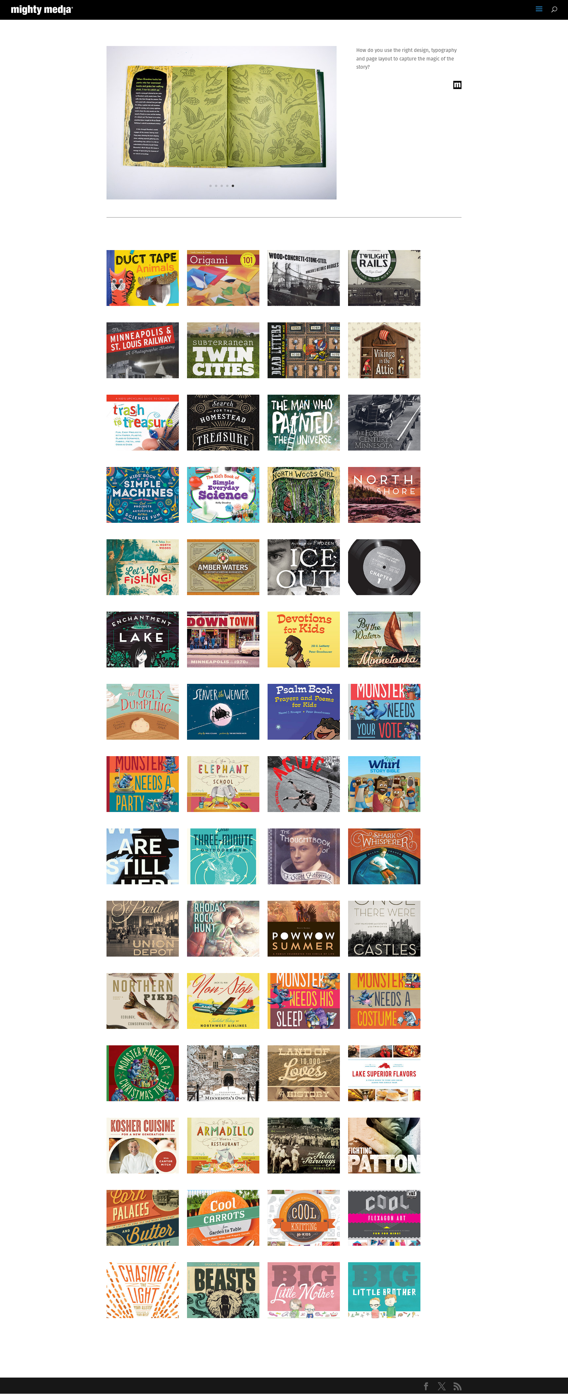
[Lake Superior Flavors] (384, 1073)
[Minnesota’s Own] (223, 1073)
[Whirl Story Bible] (384, 784)
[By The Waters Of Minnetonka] (384, 639)
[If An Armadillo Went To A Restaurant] (223, 1145)
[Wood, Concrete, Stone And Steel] (304, 278)
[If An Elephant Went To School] (223, 784)
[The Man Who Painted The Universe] (304, 423)
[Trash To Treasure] (142, 423)
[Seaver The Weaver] (223, 712)
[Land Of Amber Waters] (223, 567)
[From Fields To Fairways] (304, 1145)
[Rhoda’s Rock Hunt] (223, 929)
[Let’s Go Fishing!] (142, 567)
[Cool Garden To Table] (223, 1218)
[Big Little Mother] (304, 1290)
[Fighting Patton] (384, 1145)
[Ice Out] (304, 567)
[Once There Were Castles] (384, 929)
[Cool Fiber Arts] (304, 1218)
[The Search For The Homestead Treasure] (223, 423)
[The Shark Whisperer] (384, 856)
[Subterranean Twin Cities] (223, 350)
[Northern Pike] (142, 1001)
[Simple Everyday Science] (223, 495)
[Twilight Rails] (384, 278)
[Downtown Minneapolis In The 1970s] (223, 639)
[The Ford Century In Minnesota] (384, 423)
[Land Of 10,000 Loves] (304, 1073)
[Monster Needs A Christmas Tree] (142, 1073)
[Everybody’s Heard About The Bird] (384, 567)
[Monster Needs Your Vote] (384, 712)
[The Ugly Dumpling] (142, 712)
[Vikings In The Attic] (384, 350)
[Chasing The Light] (142, 1290)
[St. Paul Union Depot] (142, 929)
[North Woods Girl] (304, 495)
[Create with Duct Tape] (142, 278)
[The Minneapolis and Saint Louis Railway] (142, 350)
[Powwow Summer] (304, 929)
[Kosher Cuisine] (142, 1145)
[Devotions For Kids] (304, 639)
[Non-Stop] (223, 1001)
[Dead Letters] (304, 350)
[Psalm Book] (304, 712)
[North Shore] (384, 495)
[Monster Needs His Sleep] (304, 1001)
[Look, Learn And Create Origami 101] (223, 278)
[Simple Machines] (142, 495)
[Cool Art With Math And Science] (384, 1218)
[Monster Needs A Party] (142, 784)
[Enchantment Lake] (142, 639)
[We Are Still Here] (142, 856)
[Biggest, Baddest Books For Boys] (223, 1290)
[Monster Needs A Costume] (384, 1001)
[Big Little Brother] (384, 1290)
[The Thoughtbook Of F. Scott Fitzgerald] (304, 856)
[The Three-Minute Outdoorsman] (223, 856)
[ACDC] (304, 784)
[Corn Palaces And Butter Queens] (142, 1218)
